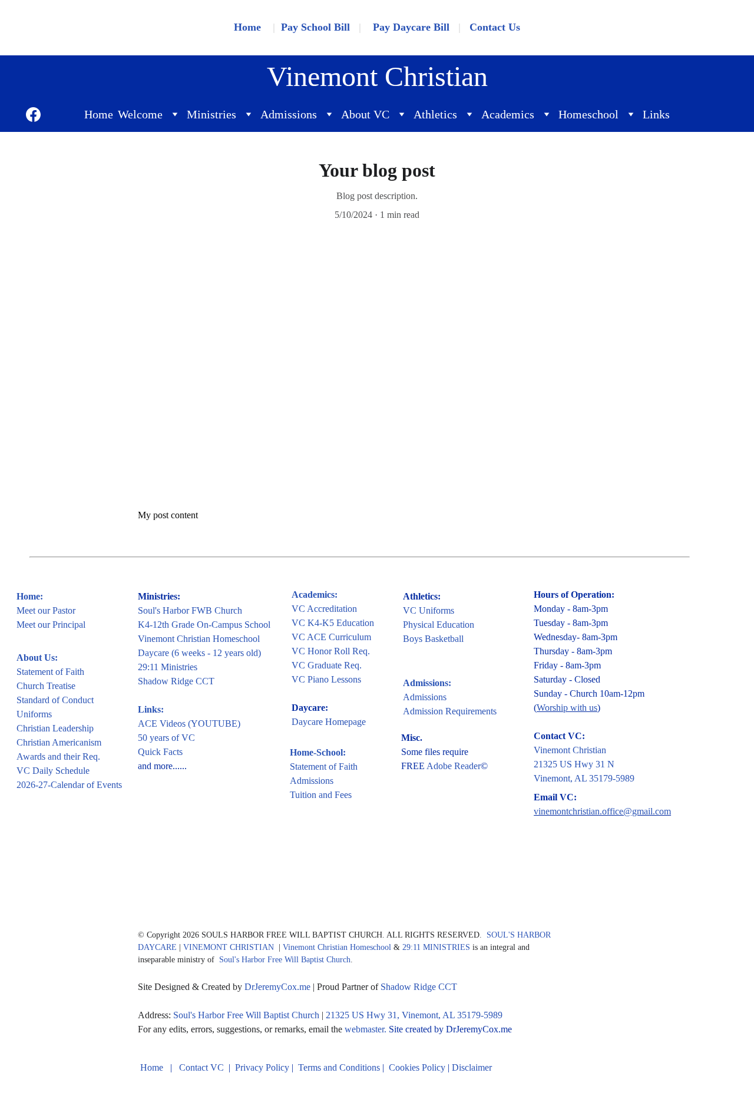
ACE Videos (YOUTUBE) (189, 723)
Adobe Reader (453, 766)
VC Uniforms (428, 610)
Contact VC (202, 1067)
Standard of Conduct (55, 700)
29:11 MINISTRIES (436, 947)
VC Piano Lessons (326, 679)
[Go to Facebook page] (33, 114)
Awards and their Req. (58, 756)
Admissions (288, 114)
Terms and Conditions (339, 1067)
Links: (151, 709)
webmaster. (365, 1029)
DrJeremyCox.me (277, 987)
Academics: (315, 595)
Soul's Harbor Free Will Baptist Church (284, 959)
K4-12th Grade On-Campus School (204, 625)
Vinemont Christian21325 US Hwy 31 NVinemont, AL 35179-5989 (584, 764)
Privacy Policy (262, 1067)
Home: (29, 596)
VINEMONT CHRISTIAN (229, 947)
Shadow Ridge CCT (176, 681)
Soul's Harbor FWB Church (190, 610)
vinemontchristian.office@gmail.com (602, 811)
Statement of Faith (50, 672)
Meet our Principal (50, 625)
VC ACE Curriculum (331, 637)
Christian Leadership (55, 728)
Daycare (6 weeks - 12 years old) (199, 653)
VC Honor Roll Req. (331, 651)
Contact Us (494, 27)
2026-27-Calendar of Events (69, 785)
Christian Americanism (58, 742)
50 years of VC (166, 738)
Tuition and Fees (321, 795)
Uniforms (34, 714)
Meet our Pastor (45, 610)
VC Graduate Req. (327, 665)
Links (656, 114)
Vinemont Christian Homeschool (199, 639)
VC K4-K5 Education (333, 623)
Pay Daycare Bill (411, 27)
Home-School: (318, 752)
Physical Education (438, 625)
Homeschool (588, 114)
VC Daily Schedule (53, 771)
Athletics (435, 114)
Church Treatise (45, 686)
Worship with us (567, 708)
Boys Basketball (433, 639)
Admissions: (427, 683)
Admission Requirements (450, 711)
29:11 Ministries (167, 667)
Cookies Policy (417, 1067)
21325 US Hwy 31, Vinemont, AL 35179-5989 (414, 1015)
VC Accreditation (324, 609)
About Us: (37, 658)
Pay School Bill (315, 27)
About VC (365, 114)
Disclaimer (472, 1067)
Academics (507, 114)
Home (98, 114)
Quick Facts (160, 752)
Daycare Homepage (329, 722)
